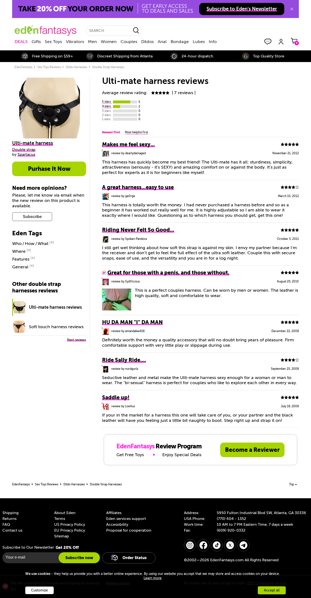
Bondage (180, 41)
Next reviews (76, 340)
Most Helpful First (136, 132)
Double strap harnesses (108, 67)
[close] (292, 9)
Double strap (23, 149)
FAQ (6, 524)
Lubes (199, 41)
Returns (9, 518)
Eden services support (126, 518)
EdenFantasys (23, 67)
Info (213, 41)
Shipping (10, 513)
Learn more (153, 578)
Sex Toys (53, 41)
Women (109, 41)
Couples (129, 41)
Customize (39, 590)
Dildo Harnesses (76, 67)
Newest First (111, 132)
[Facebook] (203, 545)
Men (92, 41)
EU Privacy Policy (69, 530)
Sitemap (61, 536)
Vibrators (75, 41)
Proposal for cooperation (128, 530)
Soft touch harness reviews (56, 326)
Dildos (147, 41)
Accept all (272, 590)
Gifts (36, 41)
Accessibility (117, 524)
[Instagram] (190, 545)
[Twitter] (230, 545)
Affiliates (113, 513)
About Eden (65, 513)
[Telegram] (243, 545)
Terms (59, 518)
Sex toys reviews (49, 67)
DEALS (21, 41)
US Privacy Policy (69, 524)
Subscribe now (79, 557)
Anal (162, 41)
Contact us (12, 530)
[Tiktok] (217, 545)
